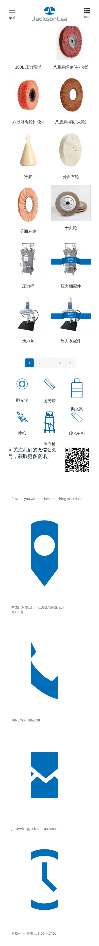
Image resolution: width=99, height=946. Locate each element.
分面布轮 (71, 176)
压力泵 (28, 340)
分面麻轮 (28, 231)
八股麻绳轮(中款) (28, 121)
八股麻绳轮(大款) (71, 121)
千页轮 (71, 227)
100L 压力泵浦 (28, 67)
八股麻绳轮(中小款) (71, 67)
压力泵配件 (71, 340)
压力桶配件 (71, 286)
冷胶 (28, 176)
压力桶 (28, 286)
